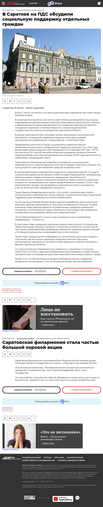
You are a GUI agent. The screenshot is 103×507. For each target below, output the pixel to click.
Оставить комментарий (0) (81, 271)
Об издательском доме (31, 457)
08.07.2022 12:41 (8, 10)
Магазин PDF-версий (75, 457)
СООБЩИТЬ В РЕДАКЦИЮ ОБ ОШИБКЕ (71, 460)
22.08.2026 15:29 (8, 338)
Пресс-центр (59, 457)
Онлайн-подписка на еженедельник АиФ (38, 460)
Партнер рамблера (44, 497)
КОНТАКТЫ (47, 457)
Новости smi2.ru (10, 331)
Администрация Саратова (12, 95)
